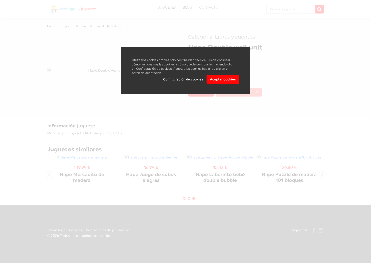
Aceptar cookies (223, 79)
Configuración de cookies (183, 79)
